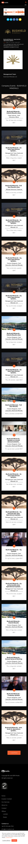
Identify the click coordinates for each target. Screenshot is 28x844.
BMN (5, 42)
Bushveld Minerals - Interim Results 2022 (14, 334)
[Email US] (20, 19)
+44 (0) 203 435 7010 (8, 826)
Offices (4, 811)
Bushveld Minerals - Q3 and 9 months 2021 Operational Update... (14, 585)
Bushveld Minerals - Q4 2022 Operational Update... (14, 259)
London (5, 814)
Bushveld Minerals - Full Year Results (13, 405)
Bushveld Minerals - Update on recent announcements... (13, 440)
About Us (4, 805)
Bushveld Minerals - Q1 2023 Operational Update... (13, 221)
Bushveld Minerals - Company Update (13, 694)
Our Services (5, 802)
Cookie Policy (8, 837)
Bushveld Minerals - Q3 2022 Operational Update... (14, 297)
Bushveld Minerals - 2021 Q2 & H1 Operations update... (13, 729)
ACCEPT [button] (14, 840)
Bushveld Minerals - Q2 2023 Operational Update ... (13, 149)
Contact (4, 808)
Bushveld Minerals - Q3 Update (14, 550)
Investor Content (7, 799)
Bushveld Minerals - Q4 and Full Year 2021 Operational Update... (14, 513)
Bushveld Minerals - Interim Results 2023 (14, 112)
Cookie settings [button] (6, 840)
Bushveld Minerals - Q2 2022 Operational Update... (13, 371)
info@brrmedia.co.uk (8, 829)
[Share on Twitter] (8, 19)
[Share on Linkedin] (11, 19)
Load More (14, 753)
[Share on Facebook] (14, 19)
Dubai (5, 817)
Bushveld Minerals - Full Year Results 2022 (13, 186)
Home (3, 796)
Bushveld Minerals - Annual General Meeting (13, 658)
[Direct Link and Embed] (17, 19)
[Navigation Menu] (25, 4)
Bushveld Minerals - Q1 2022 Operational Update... (13, 475)
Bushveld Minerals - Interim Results (13, 622)
